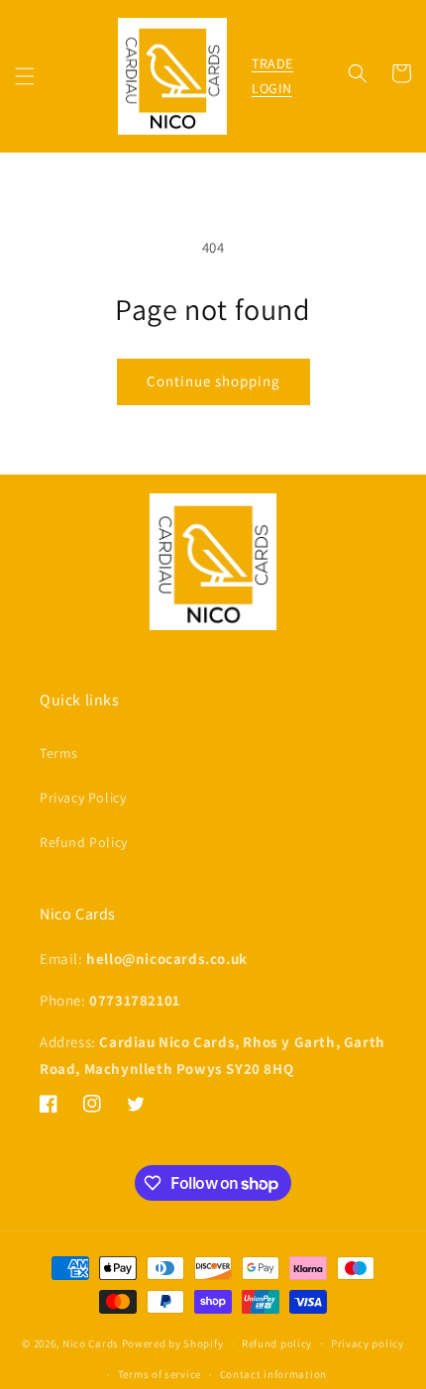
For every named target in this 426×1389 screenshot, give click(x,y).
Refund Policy (84, 842)
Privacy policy (367, 1343)
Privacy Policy (83, 797)
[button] (25, 76)
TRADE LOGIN (272, 75)
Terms (59, 753)
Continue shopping (213, 381)
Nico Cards (90, 1343)
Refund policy (277, 1343)
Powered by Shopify (173, 1343)
